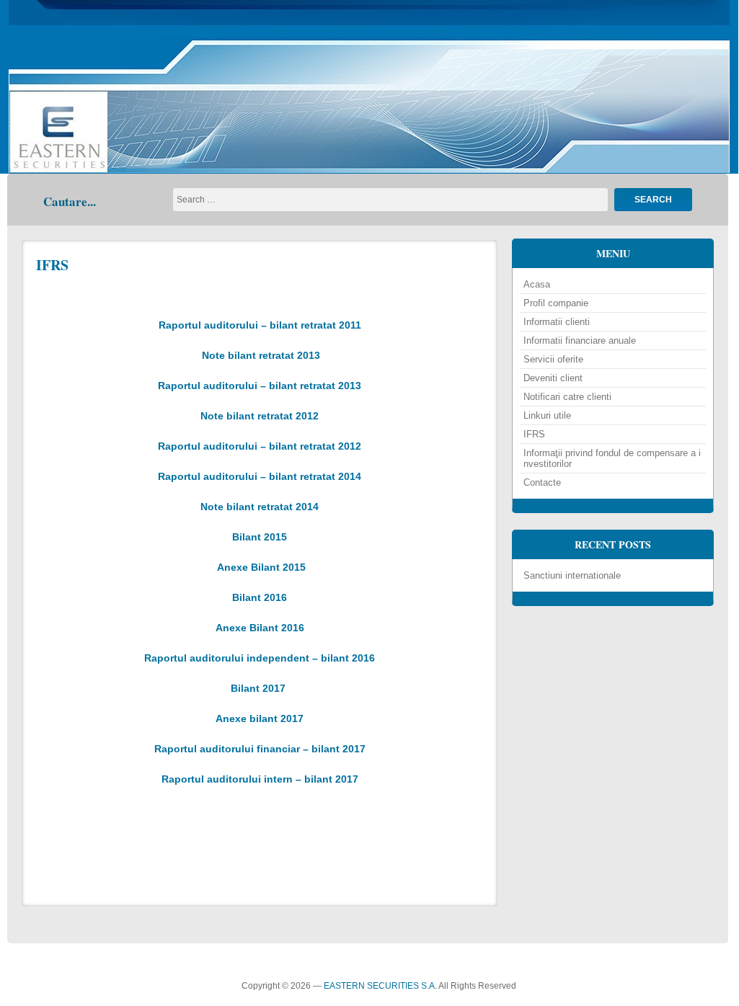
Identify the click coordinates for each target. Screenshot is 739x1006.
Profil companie (555, 303)
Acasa (536, 284)
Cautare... (69, 201)
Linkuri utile (547, 415)
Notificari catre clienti (567, 396)
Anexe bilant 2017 (260, 718)
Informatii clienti (556, 321)
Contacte (542, 482)
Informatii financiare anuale (579, 340)
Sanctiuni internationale (572, 575)
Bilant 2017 (258, 688)
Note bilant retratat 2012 (259, 416)
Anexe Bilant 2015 (261, 567)
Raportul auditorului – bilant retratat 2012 (259, 446)
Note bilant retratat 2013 (261, 355)
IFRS (52, 264)
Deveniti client (553, 378)
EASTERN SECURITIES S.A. (380, 986)
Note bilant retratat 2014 (259, 506)
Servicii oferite (553, 359)
